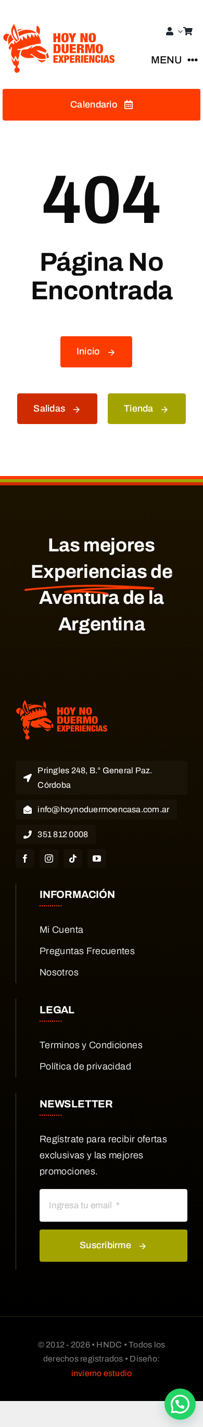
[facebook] (25, 858)
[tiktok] (73, 858)
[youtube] (96, 858)
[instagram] (49, 858)
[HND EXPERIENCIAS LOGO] (60, 28)
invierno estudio (101, 1373)
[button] (180, 1404)
